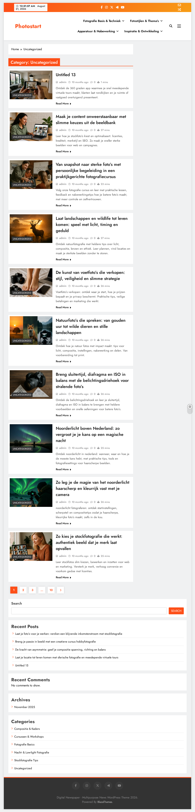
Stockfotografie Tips (26, 760)
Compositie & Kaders (27, 729)
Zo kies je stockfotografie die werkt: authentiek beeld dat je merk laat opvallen (89, 542)
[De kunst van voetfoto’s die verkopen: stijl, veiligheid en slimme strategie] (31, 282)
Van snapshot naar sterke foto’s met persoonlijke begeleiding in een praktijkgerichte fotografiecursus (88, 170)
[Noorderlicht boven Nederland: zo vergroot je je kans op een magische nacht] (31, 438)
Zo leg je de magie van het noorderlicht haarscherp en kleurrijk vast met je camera (92, 488)
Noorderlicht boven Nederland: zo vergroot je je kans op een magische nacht (89, 434)
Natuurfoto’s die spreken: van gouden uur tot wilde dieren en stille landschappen (90, 326)
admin (62, 82)
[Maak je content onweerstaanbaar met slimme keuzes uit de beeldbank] (31, 126)
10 (51, 590)
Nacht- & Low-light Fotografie (31, 752)
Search (16, 603)
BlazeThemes (105, 802)
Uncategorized (22, 95)
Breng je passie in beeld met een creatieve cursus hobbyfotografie (55, 641)
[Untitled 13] (31, 85)
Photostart (28, 26)
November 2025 (24, 707)
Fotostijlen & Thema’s (144, 21)
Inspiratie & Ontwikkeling (141, 31)
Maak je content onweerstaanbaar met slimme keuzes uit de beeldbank (91, 119)
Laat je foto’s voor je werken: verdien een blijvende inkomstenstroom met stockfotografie (68, 634)
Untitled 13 (66, 75)
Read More (62, 103)
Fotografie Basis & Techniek (102, 21)
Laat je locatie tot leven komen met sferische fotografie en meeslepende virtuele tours (66, 657)
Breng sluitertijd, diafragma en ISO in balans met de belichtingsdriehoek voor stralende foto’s (92, 380)
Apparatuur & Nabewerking (96, 31)
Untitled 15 (21, 665)
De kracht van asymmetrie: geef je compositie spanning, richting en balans (60, 650)
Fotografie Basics (24, 744)
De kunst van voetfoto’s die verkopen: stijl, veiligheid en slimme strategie (90, 275)
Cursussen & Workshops (29, 737)
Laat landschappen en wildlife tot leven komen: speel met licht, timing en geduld (92, 224)
